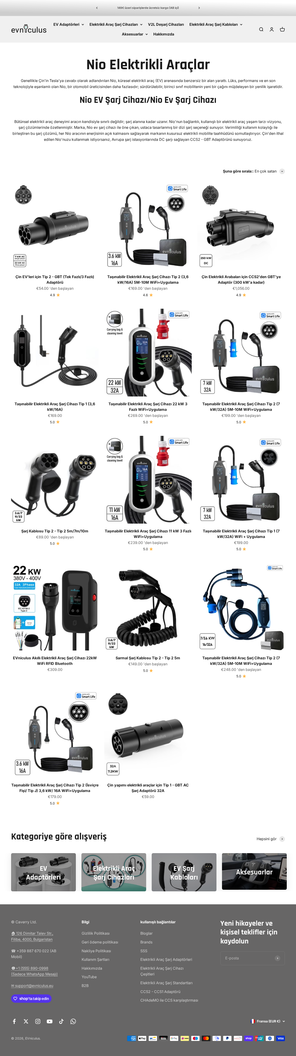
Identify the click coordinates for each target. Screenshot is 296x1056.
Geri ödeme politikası (100, 942)
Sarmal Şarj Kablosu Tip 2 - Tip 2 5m (148, 658)
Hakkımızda (163, 33)
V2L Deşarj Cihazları (166, 24)
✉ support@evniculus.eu (32, 985)
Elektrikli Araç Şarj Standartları (166, 983)
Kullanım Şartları (95, 959)
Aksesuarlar (132, 33)
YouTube (89, 976)
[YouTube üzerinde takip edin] (49, 1021)
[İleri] (199, 8)
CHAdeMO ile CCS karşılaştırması (169, 1000)
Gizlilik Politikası (96, 933)
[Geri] (97, 8)
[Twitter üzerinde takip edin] (26, 1021)
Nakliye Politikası (96, 951)
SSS (143, 951)
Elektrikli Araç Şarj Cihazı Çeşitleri (162, 971)
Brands (146, 942)
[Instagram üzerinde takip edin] (38, 1021)
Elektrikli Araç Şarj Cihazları (113, 24)
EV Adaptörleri (66, 24)
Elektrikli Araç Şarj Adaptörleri (166, 959)
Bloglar (146, 933)
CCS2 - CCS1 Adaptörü (160, 991)
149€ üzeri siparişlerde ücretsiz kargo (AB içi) (148, 7)
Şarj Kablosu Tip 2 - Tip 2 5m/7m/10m (54, 531)
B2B (85, 985)
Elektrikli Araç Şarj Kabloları (213, 24)
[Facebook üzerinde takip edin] (14, 1021)
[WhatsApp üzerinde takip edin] (73, 1021)
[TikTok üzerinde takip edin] (61, 1021)
